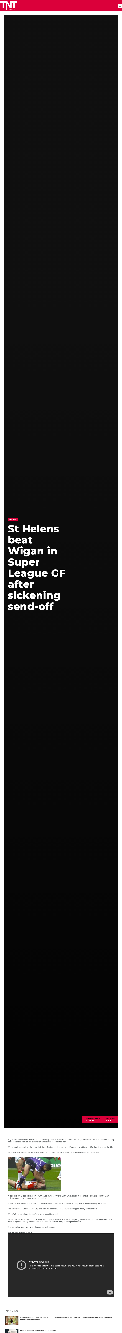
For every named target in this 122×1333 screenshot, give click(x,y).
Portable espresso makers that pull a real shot (38, 1330)
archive (12, 519)
